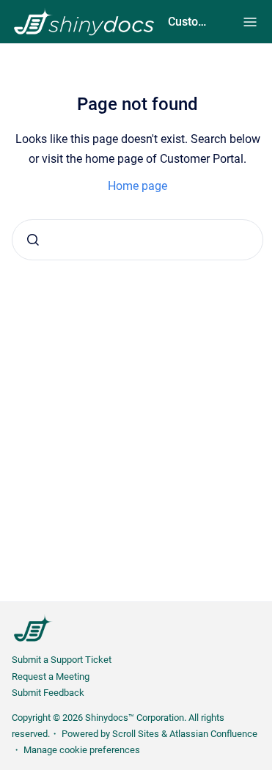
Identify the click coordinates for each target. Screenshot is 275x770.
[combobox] (137, 240)
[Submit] (33, 240)
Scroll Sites (135, 733)
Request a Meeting (50, 676)
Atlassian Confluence (213, 733)
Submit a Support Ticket (61, 659)
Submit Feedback (48, 692)
